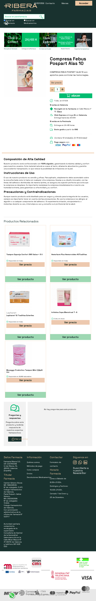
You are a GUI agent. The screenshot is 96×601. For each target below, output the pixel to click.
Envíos (29, 473)
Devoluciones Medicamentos (39, 477)
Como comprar (33, 470)
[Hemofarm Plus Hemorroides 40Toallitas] (64, 239)
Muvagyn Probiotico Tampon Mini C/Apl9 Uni (24, 371)
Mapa (59, 111)
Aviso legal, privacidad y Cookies (48, 594)
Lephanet (11, 312)
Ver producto (25, 279)
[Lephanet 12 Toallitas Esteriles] (19, 297)
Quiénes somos (33, 462)
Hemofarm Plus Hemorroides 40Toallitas (69, 254)
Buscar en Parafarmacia (9, 21)
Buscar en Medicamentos (30, 21)
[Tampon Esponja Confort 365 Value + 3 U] (19, 239)
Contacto (50, 3)
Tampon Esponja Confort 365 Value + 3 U (24, 254)
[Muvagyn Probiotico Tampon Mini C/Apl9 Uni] (19, 355)
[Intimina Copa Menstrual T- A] (64, 297)
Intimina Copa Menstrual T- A (64, 312)
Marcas (65, 3)
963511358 (39, 3)
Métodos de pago (34, 466)
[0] (5, 23)
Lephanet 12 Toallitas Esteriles (20, 315)
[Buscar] (42, 16)
